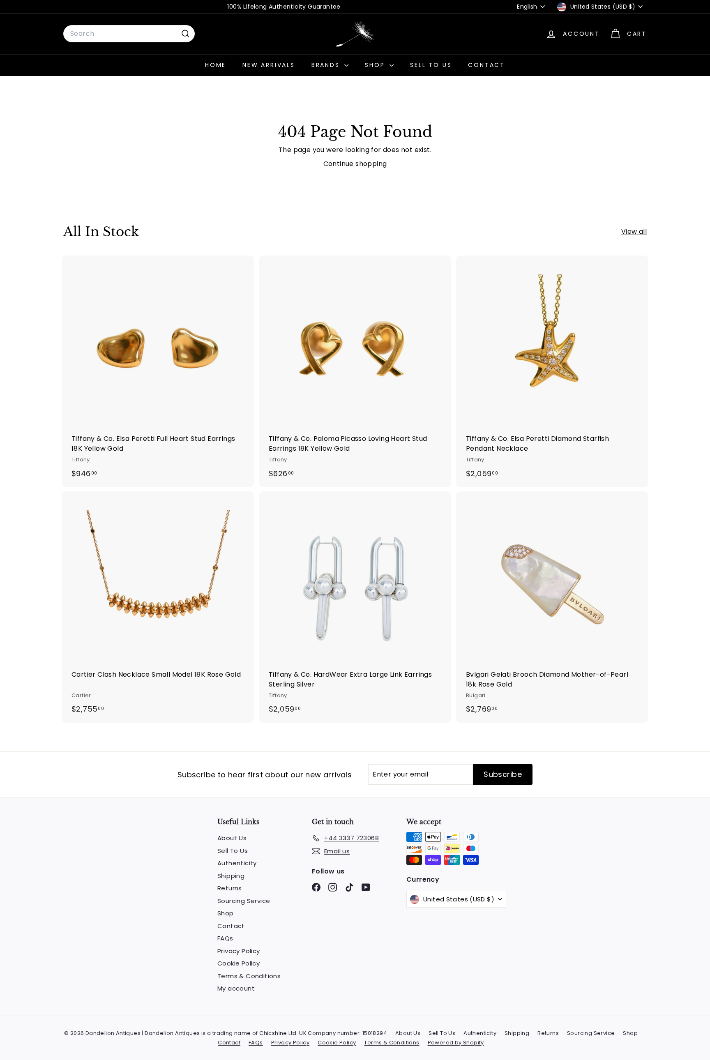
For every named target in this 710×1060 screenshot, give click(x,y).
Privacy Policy (238, 951)
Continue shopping (355, 163)
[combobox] (129, 33)
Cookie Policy (238, 963)
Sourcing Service (243, 900)
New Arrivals (268, 65)
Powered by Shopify (456, 1042)
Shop (376, 65)
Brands (327, 65)
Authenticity (237, 863)
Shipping (230, 875)
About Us (232, 838)
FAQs (225, 938)
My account (236, 988)
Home (215, 65)
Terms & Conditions (249, 976)
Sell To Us (431, 65)
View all (634, 231)
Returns (229, 888)
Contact (486, 65)
